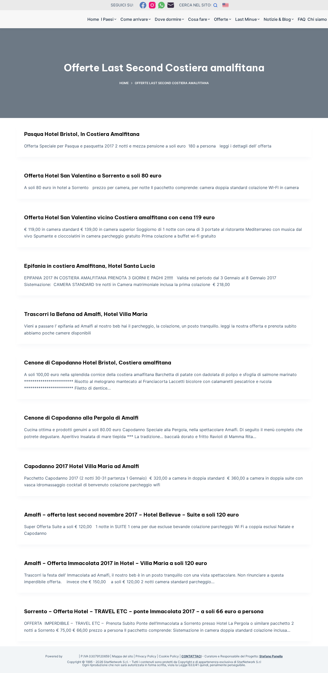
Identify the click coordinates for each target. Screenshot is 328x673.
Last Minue (246, 19)
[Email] (170, 5)
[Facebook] (143, 5)
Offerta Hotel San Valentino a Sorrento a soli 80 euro (92, 175)
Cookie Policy (169, 656)
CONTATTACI (191, 656)
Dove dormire (168, 19)
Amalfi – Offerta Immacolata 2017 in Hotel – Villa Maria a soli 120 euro (115, 563)
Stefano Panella (271, 656)
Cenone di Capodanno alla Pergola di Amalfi (81, 417)
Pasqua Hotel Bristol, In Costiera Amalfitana (81, 134)
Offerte (221, 19)
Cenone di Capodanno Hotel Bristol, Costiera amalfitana (97, 362)
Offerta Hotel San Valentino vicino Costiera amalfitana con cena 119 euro (119, 217)
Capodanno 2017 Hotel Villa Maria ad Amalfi (81, 466)
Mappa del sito (122, 656)
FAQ (301, 19)
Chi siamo (317, 19)
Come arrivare (134, 19)
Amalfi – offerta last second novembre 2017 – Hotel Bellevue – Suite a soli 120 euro (131, 514)
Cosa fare (197, 19)
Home (93, 19)
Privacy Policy (146, 656)
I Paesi (107, 19)
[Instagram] (152, 5)
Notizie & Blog (277, 19)
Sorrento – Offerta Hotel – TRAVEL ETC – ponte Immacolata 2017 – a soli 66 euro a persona (143, 611)
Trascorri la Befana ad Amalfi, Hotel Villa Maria (85, 314)
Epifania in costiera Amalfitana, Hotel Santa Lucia (89, 266)
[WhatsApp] (161, 5)
